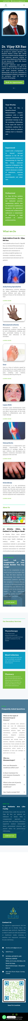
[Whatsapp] (4, 1017)
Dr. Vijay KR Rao (14, 46)
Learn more (7, 300)
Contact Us (9, 836)
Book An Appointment (14, 82)
